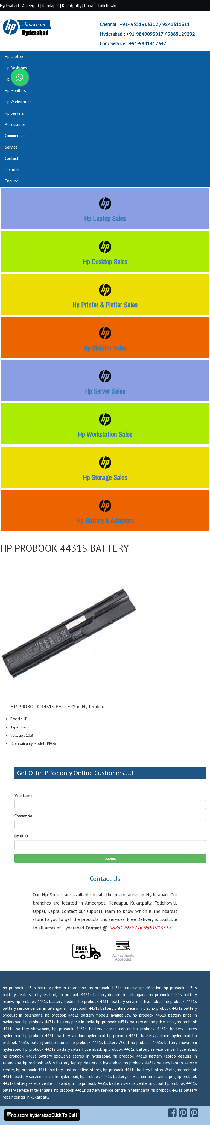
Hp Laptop (14, 56)
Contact (12, 158)
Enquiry (11, 181)
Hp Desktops (16, 67)
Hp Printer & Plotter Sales (105, 304)
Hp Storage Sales (105, 477)
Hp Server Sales (105, 391)
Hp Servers (14, 113)
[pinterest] (183, 1112)
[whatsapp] (19, 77)
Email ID (21, 836)
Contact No (23, 815)
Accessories (15, 124)
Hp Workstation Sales (105, 434)
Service (11, 147)
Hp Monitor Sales (105, 348)
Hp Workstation (18, 101)
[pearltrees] (194, 1112)
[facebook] (172, 1112)
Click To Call (64, 1115)
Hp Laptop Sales (105, 218)
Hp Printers (14, 79)
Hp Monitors (15, 90)
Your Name (23, 795)
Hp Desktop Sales (105, 261)
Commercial (15, 135)
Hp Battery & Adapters (105, 520)
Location (12, 169)
